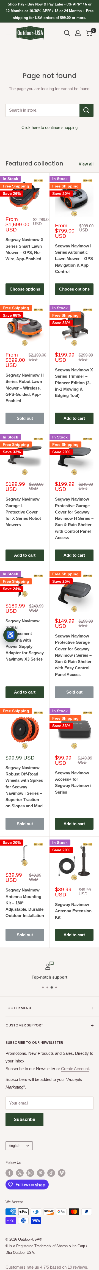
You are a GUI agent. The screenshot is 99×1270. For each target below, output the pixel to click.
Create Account (75, 1068)
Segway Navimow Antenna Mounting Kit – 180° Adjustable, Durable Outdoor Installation (25, 903)
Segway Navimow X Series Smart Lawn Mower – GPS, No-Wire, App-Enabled (24, 249)
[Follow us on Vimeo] (61, 1173)
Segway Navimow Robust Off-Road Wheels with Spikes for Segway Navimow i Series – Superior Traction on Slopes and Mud (24, 786)
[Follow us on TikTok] (51, 1173)
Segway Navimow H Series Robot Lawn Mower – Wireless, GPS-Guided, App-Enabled (25, 388)
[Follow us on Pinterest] (41, 1173)
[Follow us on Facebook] (9, 1173)
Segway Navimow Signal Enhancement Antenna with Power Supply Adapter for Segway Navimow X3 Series (25, 640)
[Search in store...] (86, 110)
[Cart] (89, 33)
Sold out (25, 418)
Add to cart (74, 418)
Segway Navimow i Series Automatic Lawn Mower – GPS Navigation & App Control (74, 259)
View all (86, 164)
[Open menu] (8, 33)
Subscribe (24, 1119)
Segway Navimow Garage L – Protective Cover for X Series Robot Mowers (23, 512)
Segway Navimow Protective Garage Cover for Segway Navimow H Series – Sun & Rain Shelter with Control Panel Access (74, 518)
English (14, 1146)
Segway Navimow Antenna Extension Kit (73, 911)
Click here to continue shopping (49, 127)
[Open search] (67, 33)
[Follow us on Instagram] (30, 1173)
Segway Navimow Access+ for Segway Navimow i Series (73, 782)
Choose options (25, 289)
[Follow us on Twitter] (20, 1173)
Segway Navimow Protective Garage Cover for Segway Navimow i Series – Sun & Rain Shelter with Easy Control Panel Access (73, 655)
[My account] (78, 33)
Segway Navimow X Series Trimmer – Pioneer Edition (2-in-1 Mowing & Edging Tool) (74, 383)
